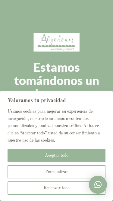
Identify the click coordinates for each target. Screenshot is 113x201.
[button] (98, 185)
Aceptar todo (56, 155)
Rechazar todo (57, 188)
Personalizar (56, 172)
